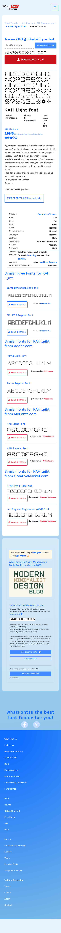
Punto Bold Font (16, 356)
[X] (36, 724)
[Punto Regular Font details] (29, 391)
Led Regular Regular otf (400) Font (28, 509)
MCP (6, 830)
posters (21, 259)
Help (6, 799)
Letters (7, 852)
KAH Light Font (16, 424)
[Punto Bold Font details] (29, 363)
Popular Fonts (11, 864)
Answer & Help (15, 614)
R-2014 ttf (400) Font (19, 486)
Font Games (10, 789)
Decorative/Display (47, 214)
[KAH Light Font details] (29, 430)
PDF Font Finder (12, 776)
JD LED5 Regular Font (20, 315)
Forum (7, 839)
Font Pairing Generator (15, 783)
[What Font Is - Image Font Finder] (10, 7)
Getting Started (12, 811)
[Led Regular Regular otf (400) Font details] (29, 515)
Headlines (43, 262)
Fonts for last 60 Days (15, 846)
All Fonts (27, 23)
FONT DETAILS (18, 305)
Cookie (7, 893)
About (7, 899)
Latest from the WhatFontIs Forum (26, 605)
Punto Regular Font (18, 383)
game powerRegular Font (22, 288)
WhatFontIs (11, 23)
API (6, 823)
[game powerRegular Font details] (29, 295)
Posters (53, 262)
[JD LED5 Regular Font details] (29, 323)
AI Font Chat (10, 758)
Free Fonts (9, 817)
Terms (7, 886)
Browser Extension (13, 751)
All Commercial (46, 23)
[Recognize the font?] (30, 619)
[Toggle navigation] (55, 7)
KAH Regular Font (17, 448)
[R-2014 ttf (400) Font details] (29, 491)
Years (7, 858)
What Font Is (10, 739)
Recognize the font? (28, 652)
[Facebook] (24, 724)
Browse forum (30, 659)
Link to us (9, 745)
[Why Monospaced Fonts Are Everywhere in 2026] (30, 582)
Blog (6, 764)
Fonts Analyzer (11, 770)
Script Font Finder (13, 871)
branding (31, 255)
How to (7, 805)
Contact (8, 905)
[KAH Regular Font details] (29, 454)
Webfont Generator (30, 674)
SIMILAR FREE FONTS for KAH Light (24, 198)
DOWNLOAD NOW (32, 59)
